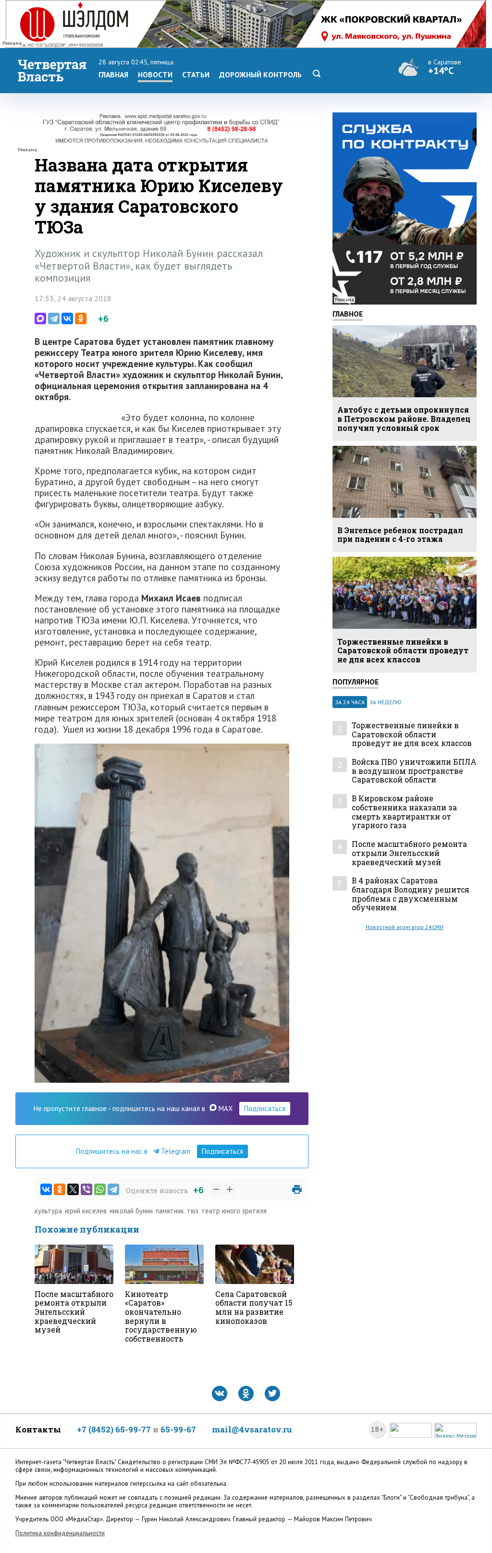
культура (48, 1210)
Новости (155, 74)
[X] (73, 1189)
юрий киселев (86, 1210)
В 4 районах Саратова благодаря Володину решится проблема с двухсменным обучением (410, 894)
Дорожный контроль (260, 74)
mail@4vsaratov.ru (252, 1429)
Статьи (195, 74)
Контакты (38, 1429)
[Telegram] (54, 318)
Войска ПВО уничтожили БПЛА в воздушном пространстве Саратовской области (414, 771)
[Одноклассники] (80, 318)
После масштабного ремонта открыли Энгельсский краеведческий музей (409, 853)
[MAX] (40, 318)
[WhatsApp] (100, 1189)
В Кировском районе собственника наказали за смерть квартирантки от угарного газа (404, 812)
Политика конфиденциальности (60, 1533)
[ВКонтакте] (67, 318)
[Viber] (86, 1189)
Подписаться (264, 1108)
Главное (347, 313)
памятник (170, 1210)
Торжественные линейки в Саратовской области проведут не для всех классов (412, 734)
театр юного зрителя (234, 1210)
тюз (192, 1210)
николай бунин (131, 1210)
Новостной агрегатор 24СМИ (404, 926)
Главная (113, 74)
